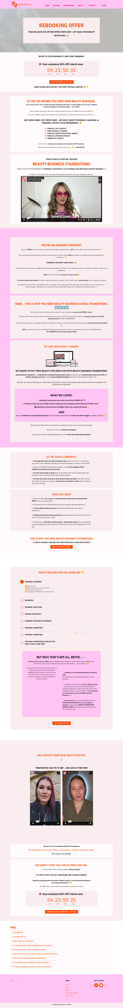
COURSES (56, 5)
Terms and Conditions (72, 993)
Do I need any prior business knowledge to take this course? (32, 945)
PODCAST (92, 5)
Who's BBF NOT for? (19, 937)
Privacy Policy (70, 995)
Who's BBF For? (18, 932)
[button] (39, 581)
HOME (47, 5)
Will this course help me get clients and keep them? (29, 958)
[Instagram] (96, 985)
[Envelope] (101, 985)
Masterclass (68, 5)
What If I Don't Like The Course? (23, 941)
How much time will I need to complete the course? (29, 949)
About (80, 5)
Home (67, 984)
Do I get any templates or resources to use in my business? (32, 967)
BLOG (104, 5)
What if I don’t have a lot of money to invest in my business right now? (35, 954)
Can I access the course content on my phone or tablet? (31, 962)
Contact (68, 990)
